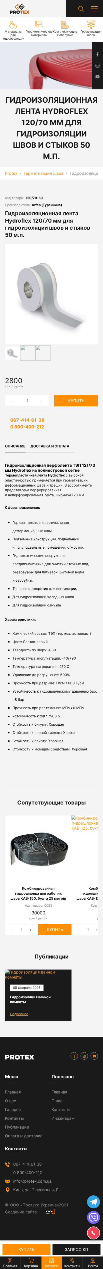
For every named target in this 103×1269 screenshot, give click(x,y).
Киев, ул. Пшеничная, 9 (35, 1189)
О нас (10, 1100)
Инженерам (63, 1118)
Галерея (13, 1109)
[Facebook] (74, 1056)
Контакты (14, 1118)
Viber (93, 1217)
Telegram (93, 1201)
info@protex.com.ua (32, 1181)
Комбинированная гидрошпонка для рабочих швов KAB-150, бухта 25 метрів (38, 893)
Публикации (17, 1127)
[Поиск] (81, 9)
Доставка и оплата (49, 446)
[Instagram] (84, 1056)
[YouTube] (94, 1056)
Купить (76, 400)
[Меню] (94, 8)
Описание (15, 446)
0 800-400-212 (27, 426)
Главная (13, 1091)
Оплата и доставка (23, 1135)
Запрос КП (76, 1249)
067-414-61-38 (27, 420)
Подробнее (19, 1014)
